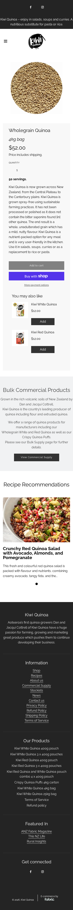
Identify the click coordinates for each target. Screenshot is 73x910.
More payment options (36, 285)
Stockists (36, 690)
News (37, 695)
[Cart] (67, 41)
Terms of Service (37, 720)
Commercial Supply (36, 685)
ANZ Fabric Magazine (36, 831)
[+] (24, 170)
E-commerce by (49, 896)
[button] (36, 584)
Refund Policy (37, 710)
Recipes (36, 675)
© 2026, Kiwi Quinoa (23, 899)
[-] (10, 170)
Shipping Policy (36, 715)
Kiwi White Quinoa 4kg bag (37, 788)
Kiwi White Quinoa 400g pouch (36, 748)
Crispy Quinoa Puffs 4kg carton (36, 782)
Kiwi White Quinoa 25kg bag (36, 794)
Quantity (14, 162)
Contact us (36, 700)
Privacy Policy (36, 705)
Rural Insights (36, 841)
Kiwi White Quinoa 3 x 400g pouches (36, 754)
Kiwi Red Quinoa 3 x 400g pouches (37, 766)
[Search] (56, 41)
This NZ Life (36, 836)
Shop (36, 670)
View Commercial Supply (36, 457)
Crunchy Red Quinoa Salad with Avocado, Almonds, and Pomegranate (33, 553)
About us (36, 680)
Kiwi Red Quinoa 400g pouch (36, 760)
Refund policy (37, 805)
